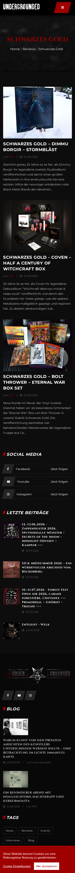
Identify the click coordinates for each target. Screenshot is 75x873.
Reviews (29, 49)
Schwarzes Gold (50, 49)
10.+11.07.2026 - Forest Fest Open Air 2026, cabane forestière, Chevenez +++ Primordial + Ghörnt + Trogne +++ (45, 598)
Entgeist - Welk (36, 624)
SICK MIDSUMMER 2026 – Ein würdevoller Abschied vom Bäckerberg (47, 567)
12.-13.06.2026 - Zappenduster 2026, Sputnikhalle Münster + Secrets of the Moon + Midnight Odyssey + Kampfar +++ (43, 534)
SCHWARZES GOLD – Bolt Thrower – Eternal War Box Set (34, 382)
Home (15, 49)
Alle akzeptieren (46, 866)
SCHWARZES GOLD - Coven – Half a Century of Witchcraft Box (37, 263)
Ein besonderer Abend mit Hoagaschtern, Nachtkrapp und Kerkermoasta (33, 797)
